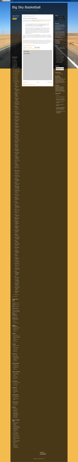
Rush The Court (16, 437)
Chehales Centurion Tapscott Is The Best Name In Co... (17, 157)
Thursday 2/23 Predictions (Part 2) (16, 117)
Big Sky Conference (59, 47)
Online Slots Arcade (59, 73)
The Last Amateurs (16, 310)
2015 (14, 61)
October (16, 70)
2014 (14, 63)
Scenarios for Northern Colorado (16, 124)
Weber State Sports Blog (15, 416)
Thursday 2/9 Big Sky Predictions (16, 235)
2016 (14, 60)
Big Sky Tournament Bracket (16, 86)
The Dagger (15, 446)
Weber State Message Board (16, 414)
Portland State (58, 58)
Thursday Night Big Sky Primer (16, 292)
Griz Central (15, 348)
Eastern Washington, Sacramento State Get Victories (16, 273)
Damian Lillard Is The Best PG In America (17, 238)
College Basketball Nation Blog (16, 428)
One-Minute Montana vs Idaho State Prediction (16, 251)
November (16, 68)
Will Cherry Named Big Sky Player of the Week (17, 180)
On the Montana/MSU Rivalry (16, 215)
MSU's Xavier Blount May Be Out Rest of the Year (16, 187)
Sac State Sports (16, 396)
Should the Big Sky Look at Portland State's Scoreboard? (60, 112)
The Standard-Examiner (15, 410)
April (15, 78)
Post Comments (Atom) (31, 84)
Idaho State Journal (16, 336)
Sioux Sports (15, 385)
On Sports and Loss (16, 110)
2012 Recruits (57, 41)
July (15, 74)
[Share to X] (37, 47)
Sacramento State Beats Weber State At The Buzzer (60, 99)
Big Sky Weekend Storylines (16, 107)
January (16, 294)
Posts (58, 67)
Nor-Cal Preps (15, 434)
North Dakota (58, 54)
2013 (14, 64)
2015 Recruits (57, 43)
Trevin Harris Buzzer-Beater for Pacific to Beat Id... (16, 146)
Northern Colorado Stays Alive (16, 202)
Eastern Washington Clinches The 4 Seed (16, 90)
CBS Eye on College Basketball (16, 426)
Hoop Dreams (15, 308)
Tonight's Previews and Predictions (17, 183)
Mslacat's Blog (15, 322)
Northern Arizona (37, 48)
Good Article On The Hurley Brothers (17, 153)
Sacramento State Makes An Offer (16, 258)
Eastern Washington (59, 48)
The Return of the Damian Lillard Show (16, 280)
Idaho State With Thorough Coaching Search (17, 288)
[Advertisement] (17, 38)
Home (37, 82)
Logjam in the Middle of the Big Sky (16, 218)
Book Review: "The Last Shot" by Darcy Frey (16, 138)
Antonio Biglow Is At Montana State (17, 269)
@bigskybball (32, 45)
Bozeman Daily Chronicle (15, 359)
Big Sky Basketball (26, 7)
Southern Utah (58, 61)
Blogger (43, 458)
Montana (57, 52)
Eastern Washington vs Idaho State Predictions (16, 99)
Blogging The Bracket (15, 424)
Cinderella (15, 315)
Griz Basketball (15, 347)
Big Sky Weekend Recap (16, 255)
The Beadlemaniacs (15, 444)
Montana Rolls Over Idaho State (16, 248)
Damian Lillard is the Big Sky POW (17, 244)
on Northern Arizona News (42, 21)
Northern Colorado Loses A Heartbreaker (16, 164)
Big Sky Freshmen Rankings (16, 134)
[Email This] (35, 47)
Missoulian (15, 350)
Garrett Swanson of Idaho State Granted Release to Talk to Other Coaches (60, 108)
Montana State (58, 53)
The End (57, 95)
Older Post (49, 82)
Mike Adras (32, 48)
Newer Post (25, 82)
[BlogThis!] (36, 47)
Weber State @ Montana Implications (16, 103)
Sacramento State (59, 59)
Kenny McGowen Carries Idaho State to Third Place (17, 206)
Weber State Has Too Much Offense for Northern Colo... (17, 113)
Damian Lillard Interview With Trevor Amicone (17, 191)
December (16, 67)
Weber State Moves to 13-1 (16, 168)
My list (13, 301)
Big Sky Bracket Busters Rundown (17, 141)
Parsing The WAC (16, 435)
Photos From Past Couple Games (16, 195)
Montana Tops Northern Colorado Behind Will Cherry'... (16, 222)
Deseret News (15, 403)
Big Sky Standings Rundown (16, 241)
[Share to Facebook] (38, 47)
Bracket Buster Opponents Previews (16, 150)
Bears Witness (15, 373)
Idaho (57, 49)
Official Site (15, 341)
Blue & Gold (15, 355)
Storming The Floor (16, 440)
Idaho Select (15, 334)
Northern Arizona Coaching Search (17, 120)
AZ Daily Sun (15, 364)
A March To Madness (14, 314)
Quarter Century (17, 209)
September (16, 71)
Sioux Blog (15, 383)
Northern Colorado (59, 57)
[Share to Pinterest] (39, 47)
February (16, 81)
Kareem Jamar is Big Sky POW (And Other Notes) (16, 131)
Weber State (58, 62)
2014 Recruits (57, 42)
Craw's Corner (15, 432)
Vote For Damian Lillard (17, 161)
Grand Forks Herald (16, 382)
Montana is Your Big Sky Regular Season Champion (17, 94)
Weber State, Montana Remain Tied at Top (16, 198)
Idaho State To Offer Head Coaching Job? (16, 231)
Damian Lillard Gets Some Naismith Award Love (16, 284)
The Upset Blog (16, 447)
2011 (14, 296)
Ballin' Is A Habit (16, 422)
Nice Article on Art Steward (16, 261)
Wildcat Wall (15, 417)
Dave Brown (28, 48)
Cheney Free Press (16, 327)
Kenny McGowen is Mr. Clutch (16, 277)
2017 (14, 58)
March (16, 80)
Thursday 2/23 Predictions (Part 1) (16, 127)
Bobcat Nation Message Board (16, 357)
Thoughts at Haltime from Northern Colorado (16, 227)
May (15, 77)
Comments (58, 69)
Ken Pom (14, 321)
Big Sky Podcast (16, 83)
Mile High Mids (15, 433)
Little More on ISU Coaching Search (17, 176)
